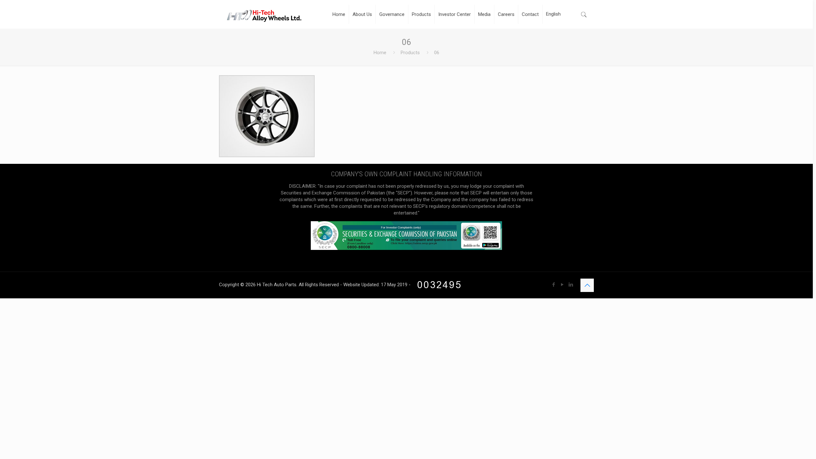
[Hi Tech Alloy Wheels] (264, 14)
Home (380, 52)
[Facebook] (553, 285)
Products (410, 52)
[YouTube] (562, 285)
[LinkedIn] (570, 285)
